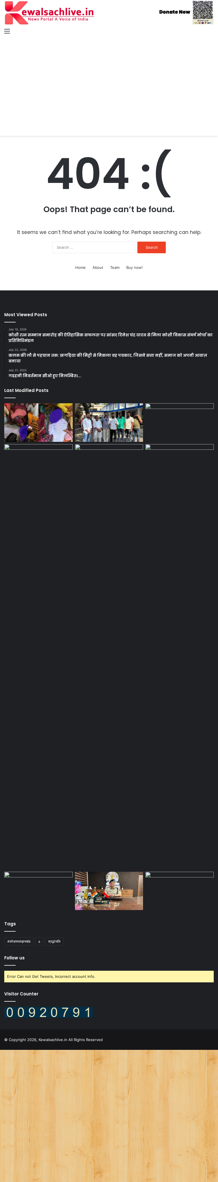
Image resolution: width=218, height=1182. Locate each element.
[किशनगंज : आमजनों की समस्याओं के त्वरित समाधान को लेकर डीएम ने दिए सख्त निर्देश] (38, 656)
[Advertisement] (109, 80)
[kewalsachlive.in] (109, 12)
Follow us (14, 958)
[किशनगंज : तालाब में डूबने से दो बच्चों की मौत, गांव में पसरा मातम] (38, 422)
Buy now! (134, 267)
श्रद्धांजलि (54, 941)
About (98, 267)
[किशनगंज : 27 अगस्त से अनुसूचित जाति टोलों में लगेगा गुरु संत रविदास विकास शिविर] (179, 463)
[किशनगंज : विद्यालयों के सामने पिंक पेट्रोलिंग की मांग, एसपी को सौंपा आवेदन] (109, 422)
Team (115, 267)
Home (80, 267)
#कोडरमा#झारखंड (18, 941)
